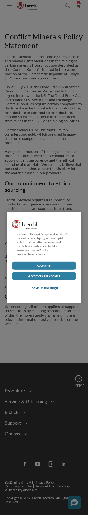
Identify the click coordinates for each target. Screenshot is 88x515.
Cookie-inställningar (44, 288)
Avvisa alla (44, 265)
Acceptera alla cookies (44, 276)
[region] (44, 257)
